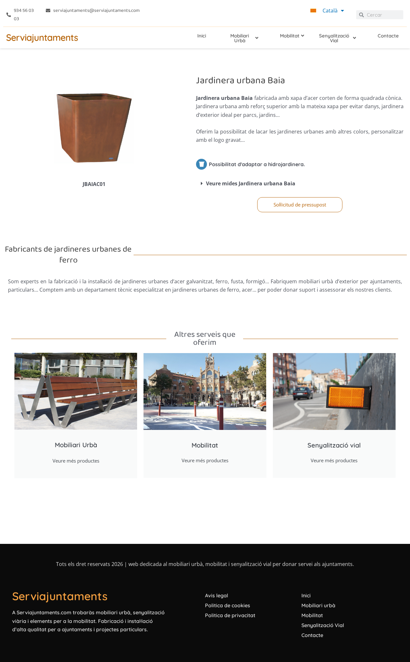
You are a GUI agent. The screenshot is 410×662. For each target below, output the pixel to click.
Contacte (312, 635)
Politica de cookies (227, 605)
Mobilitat (312, 615)
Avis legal (216, 595)
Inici (306, 595)
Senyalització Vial (322, 625)
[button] (300, 183)
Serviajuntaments (60, 596)
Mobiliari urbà (318, 605)
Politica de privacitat (230, 615)
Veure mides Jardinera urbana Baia (250, 183)
